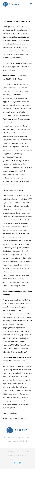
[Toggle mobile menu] (31, 4)
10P (26, 455)
